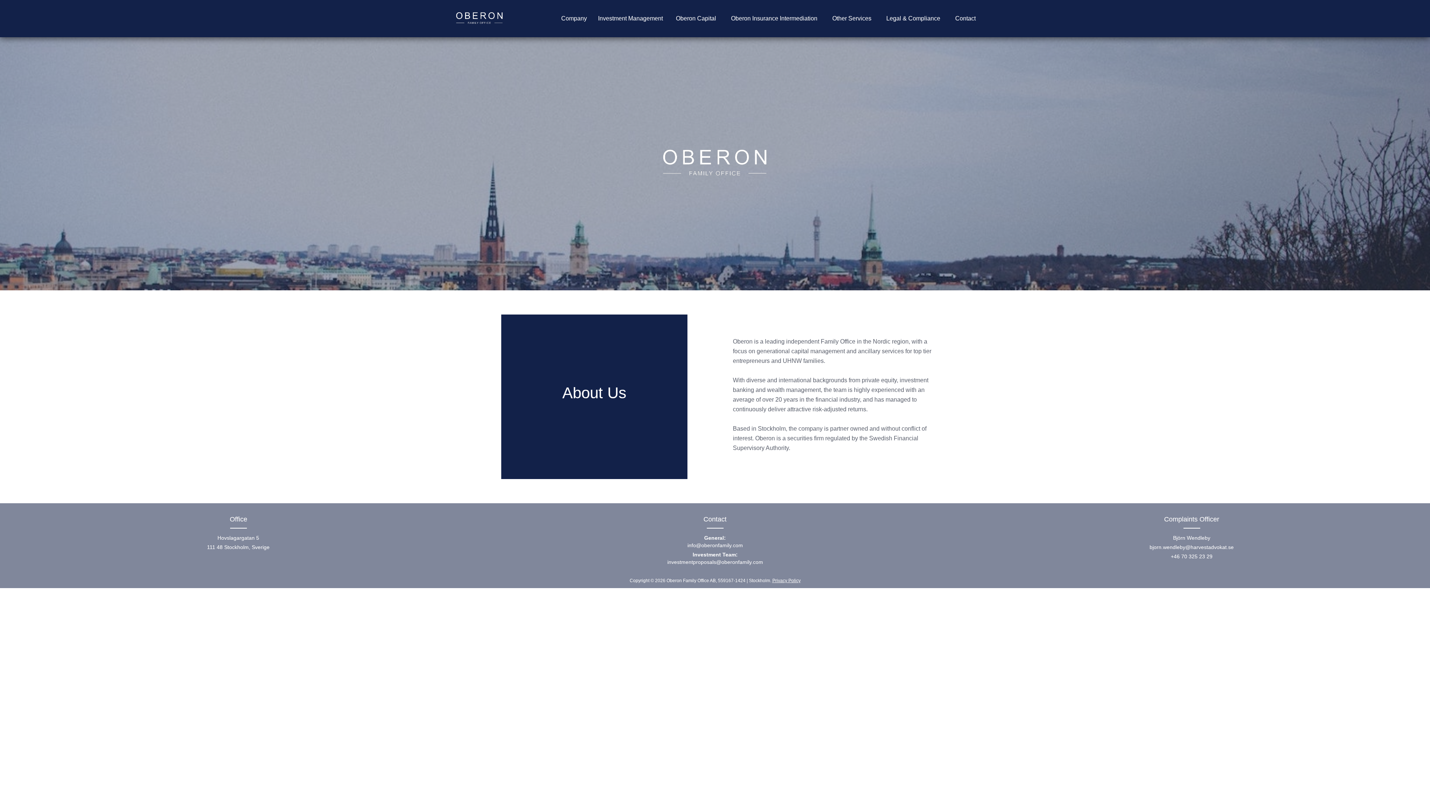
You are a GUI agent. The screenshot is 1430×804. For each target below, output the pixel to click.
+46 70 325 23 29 (1192, 556)
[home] (479, 19)
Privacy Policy (786, 580)
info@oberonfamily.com (715, 541)
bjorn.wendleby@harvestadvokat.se (1192, 547)
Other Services (851, 18)
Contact (965, 18)
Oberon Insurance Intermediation (774, 18)
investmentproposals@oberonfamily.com (715, 558)
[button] (574, 18)
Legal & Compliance (913, 18)
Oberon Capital (696, 18)
